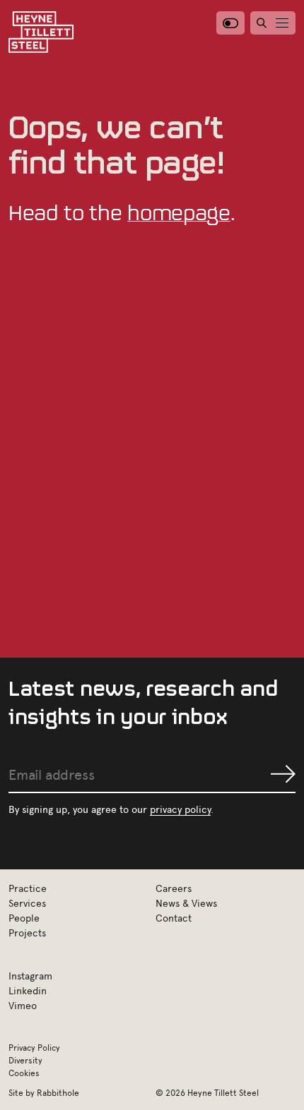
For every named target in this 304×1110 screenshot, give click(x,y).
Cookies (24, 1072)
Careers (174, 888)
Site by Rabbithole (43, 1092)
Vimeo (22, 1005)
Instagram (30, 975)
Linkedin (27, 990)
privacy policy (180, 809)
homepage (178, 212)
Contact (174, 917)
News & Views (186, 903)
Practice (27, 888)
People (24, 917)
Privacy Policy (34, 1047)
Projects (27, 932)
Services (27, 903)
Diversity (25, 1060)
